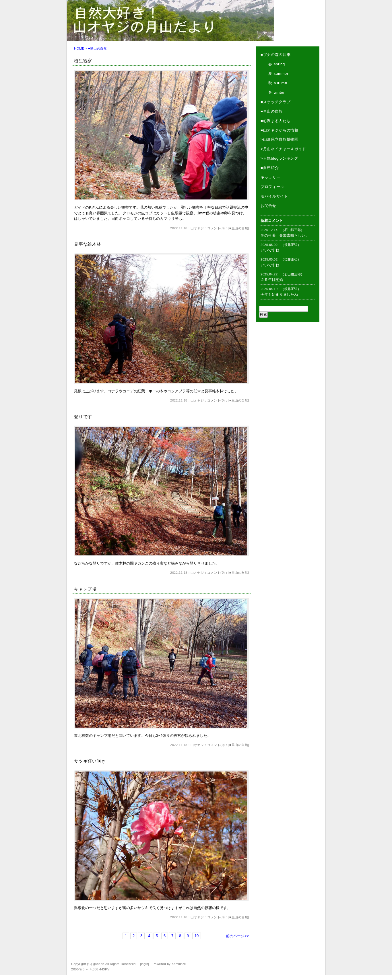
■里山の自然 (238, 228)
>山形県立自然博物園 (279, 139)
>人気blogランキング (279, 158)
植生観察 (83, 60)
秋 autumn (274, 83)
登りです (83, 416)
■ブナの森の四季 (275, 54)
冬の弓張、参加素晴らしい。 (285, 235)
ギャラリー (270, 177)
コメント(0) (216, 228)
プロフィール (272, 187)
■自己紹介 (270, 168)
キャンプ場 (85, 588)
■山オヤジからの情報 (279, 130)
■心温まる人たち (275, 121)
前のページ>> (237, 936)
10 (197, 936)
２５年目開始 (272, 279)
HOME (79, 48)
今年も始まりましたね (279, 294)
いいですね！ (272, 250)
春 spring (273, 64)
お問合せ (268, 205)
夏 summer (274, 73)
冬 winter (273, 92)
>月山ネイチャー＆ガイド (283, 149)
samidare (179, 964)
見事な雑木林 (87, 244)
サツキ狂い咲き (90, 761)
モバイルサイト (274, 196)
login (144, 964)
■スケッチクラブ (275, 102)
